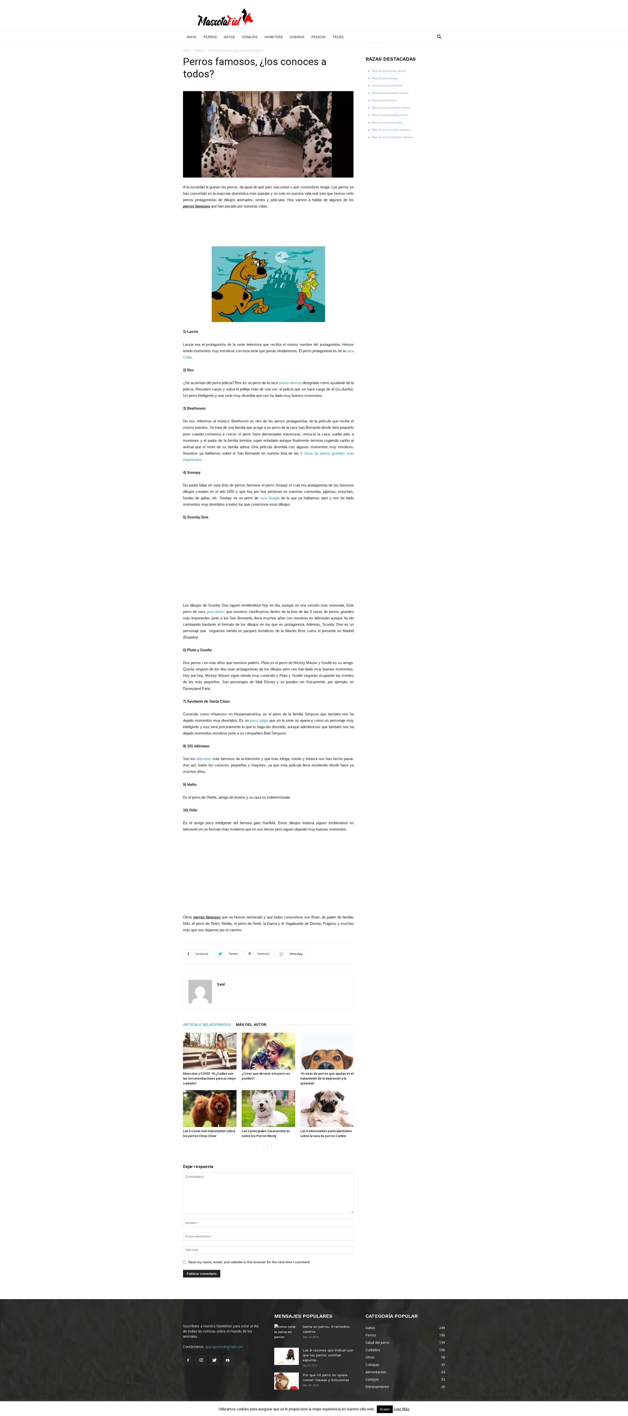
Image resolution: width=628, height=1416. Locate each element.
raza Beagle (269, 498)
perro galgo (259, 720)
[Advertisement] (268, 227)
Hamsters (273, 37)
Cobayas (297, 37)
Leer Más (401, 1409)
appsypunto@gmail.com (224, 1346)
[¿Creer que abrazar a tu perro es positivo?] (268, 1051)
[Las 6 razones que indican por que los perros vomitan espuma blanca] (286, 1356)
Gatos (229, 37)
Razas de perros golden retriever (390, 92)
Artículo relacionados (207, 1024)
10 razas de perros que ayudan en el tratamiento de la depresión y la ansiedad (326, 1078)
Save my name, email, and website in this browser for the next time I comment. (249, 1262)
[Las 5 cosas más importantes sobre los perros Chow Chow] (209, 1108)
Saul (221, 984)
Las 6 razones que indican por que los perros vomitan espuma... (328, 1355)
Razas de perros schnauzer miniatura (392, 137)
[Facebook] (188, 1360)
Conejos (250, 37)
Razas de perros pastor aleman (389, 70)
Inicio (191, 37)
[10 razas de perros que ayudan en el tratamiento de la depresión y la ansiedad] (327, 1051)
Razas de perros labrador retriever (391, 107)
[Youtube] (228, 1360)
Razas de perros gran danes (387, 122)
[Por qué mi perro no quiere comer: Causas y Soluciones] (286, 1381)
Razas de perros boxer (384, 100)
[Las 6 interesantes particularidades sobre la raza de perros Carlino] (327, 1108)
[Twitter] (214, 1360)
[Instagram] (201, 1360)
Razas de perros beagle (385, 78)
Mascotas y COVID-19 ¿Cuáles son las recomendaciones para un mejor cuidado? (209, 1078)
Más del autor (251, 1024)
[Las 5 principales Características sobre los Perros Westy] (268, 1108)
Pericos (318, 37)
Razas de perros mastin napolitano (391, 129)
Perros (210, 37)
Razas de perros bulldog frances (390, 114)
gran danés (216, 612)
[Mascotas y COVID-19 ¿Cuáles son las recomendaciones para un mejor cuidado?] (209, 1051)
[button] (439, 37)
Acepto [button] (385, 1409)
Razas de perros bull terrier (387, 85)
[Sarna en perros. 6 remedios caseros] (286, 1332)
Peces (338, 37)
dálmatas (203, 759)
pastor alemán (290, 383)
